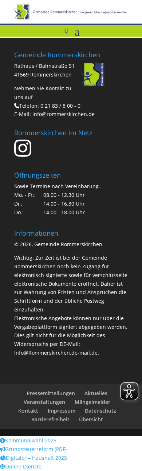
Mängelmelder (92, 401)
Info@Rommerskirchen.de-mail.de (56, 352)
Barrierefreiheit (50, 419)
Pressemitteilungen (51, 393)
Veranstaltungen (44, 401)
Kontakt (28, 410)
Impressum (61, 410)
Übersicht (91, 419)
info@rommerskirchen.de (63, 114)
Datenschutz (100, 410)
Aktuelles (95, 393)
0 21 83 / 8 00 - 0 (60, 105)
